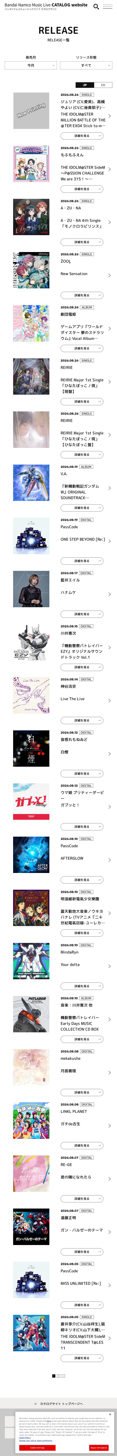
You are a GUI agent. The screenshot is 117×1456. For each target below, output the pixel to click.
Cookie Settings (37, 1447)
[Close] (110, 1414)
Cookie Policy (25, 1437)
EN (103, 85)
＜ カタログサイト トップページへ (58, 1404)
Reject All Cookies (99, 1447)
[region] (65, 1432)
